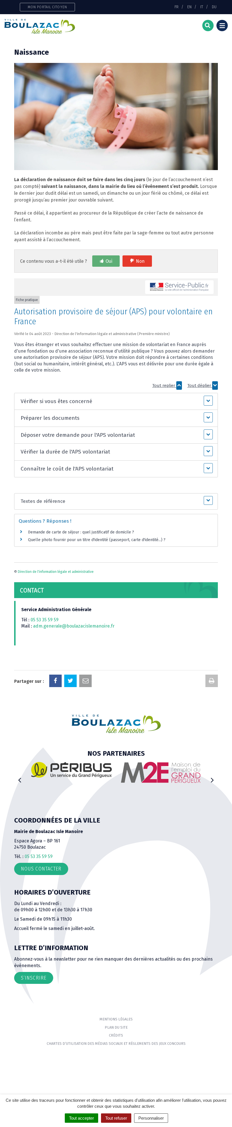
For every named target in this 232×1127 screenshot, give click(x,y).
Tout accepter (81, 1118)
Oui (109, 261)
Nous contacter (41, 869)
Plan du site (116, 1027)
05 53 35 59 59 (45, 619)
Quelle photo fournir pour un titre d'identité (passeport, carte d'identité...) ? (97, 539)
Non (140, 261)
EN (189, 6)
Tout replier (164, 385)
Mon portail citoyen (47, 7)
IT (201, 6)
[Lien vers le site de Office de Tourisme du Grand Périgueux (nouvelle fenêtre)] (169, 775)
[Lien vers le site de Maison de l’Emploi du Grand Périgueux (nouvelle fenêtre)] (80, 772)
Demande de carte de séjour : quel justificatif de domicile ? (81, 532)
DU (214, 6)
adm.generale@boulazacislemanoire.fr (74, 626)
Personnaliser (151, 1118)
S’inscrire (33, 978)
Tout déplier (199, 385)
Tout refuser (116, 1118)
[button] (116, 401)
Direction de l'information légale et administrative (56, 572)
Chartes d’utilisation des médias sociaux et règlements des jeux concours (116, 1043)
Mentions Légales (116, 1019)
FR (177, 6)
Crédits (116, 1035)
